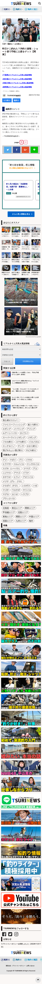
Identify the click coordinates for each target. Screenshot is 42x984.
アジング (31, 429)
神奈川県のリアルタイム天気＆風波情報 (18, 83)
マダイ (13, 460)
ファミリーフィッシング (14, 424)
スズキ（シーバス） (12, 468)
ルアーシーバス (10, 433)
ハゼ (35, 485)
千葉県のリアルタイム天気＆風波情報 (17, 75)
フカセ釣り (8, 442)
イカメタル (34, 442)
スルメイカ (19, 464)
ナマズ (27, 468)
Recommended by (31, 336)
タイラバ (24, 433)
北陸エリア (23, 512)
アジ (5, 460)
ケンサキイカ (33, 464)
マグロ (6, 494)
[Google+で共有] (25, 150)
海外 (31, 521)
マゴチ (6, 490)
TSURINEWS (18, 971)
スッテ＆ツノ (9, 446)
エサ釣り (7, 100)
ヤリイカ (27, 490)
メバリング (19, 429)
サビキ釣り (31, 450)
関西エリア (21, 516)
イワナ (26, 473)
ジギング (32, 437)
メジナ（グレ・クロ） (13, 481)
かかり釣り (32, 446)
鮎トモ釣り (33, 424)
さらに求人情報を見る (21, 214)
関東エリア (30, 508)
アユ (35, 468)
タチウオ (7, 477)
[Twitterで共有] (7, 150)
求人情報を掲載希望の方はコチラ (21, 168)
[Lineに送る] (34, 150)
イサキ (29, 460)
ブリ (21, 460)
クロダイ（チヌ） (11, 485)
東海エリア (8, 516)
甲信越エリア (9, 512)
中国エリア (34, 516)
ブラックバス (9, 498)
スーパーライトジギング (14, 437)
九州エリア (21, 521)
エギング (7, 429)
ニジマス (7, 473)
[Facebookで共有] (16, 150)
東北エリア (17, 508)
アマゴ (17, 473)
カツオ (15, 494)
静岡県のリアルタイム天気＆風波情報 (17, 87)
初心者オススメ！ (11, 420)
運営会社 (8, 966)
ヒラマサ (7, 464)
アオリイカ (28, 477)
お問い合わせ (30, 966)
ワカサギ (16, 490)
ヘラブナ (25, 494)
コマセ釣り (21, 442)
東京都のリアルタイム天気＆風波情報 (17, 79)
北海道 (6, 508)
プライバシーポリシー (19, 966)
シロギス (26, 485)
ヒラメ (17, 477)
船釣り (16, 100)
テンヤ (21, 446)
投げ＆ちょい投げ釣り (13, 450)
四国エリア (8, 521)
